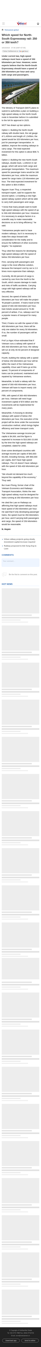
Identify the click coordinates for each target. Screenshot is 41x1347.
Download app (11, 1340)
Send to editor (30, 1340)
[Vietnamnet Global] (22, 25)
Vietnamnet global (12, 30)
